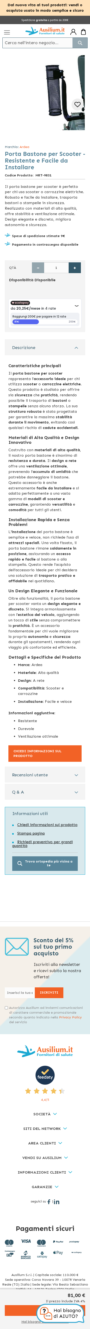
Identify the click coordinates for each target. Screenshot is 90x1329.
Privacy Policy (70, 1017)
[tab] (45, 347)
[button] (77, 108)
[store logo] (45, 30)
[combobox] (45, 42)
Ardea (24, 147)
